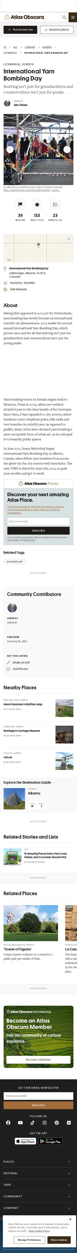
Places (9, 1161)
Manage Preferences (29, 1240)
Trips (7, 1184)
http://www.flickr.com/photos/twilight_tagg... (32, 190)
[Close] (70, 1219)
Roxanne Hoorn (36, 862)
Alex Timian (20, 105)
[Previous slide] (10, 149)
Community (13, 1196)
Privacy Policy (13, 540)
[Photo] (64, 708)
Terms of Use (29, 540)
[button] (20, 204)
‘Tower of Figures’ (18, 949)
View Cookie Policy (39, 1231)
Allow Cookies (59, 1240)
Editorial (11, 1173)
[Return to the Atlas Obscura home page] (25, 17)
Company (11, 1208)
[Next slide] (67, 149)
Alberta (34, 793)
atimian (12, 622)
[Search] (64, 17)
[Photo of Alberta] (14, 798)
